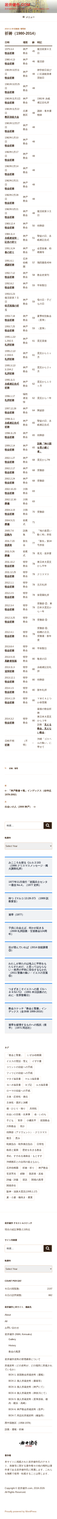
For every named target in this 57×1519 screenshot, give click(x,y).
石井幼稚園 (12, 1167)
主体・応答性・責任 (17, 1096)
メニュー (30, 17)
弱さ (22, 1126)
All (6, 1321)
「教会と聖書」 (14, 1055)
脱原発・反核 (36, 1173)
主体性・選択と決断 (17, 1102)
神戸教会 (43, 1167)
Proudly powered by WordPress (20, 1511)
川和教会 (11, 1126)
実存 (20, 1120)
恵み (17, 1138)
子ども (10, 1120)
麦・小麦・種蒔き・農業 (19, 1197)
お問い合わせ (12, 1327)
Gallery (12, 1339)
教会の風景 (14, 1351)
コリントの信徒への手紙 (19, 1067)
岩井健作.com (17, 5)
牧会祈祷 (9, 77)
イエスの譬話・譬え (17, 1061)
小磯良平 (31, 1120)
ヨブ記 (28, 1084)
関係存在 (11, 1185)
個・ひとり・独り (15, 1108)
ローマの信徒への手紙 (18, 1090)
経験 (22, 1173)
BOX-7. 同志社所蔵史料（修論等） (27, 1415)
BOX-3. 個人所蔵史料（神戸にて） (27, 1386)
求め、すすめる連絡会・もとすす (24, 1156)
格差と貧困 (12, 1150)
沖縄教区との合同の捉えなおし (23, 1161)
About (8, 1314)
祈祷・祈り (28, 1167)
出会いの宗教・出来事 (18, 1114)
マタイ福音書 (13, 1078)
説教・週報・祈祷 (14, 1429)
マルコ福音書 (32, 1078)
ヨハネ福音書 (13, 1084)
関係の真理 (37, 1179)
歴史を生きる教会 (31, 1150)
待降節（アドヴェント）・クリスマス (26, 1132)
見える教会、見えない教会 (44, 728)
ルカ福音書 (42, 1084)
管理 (16, 768)
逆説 (24, 1179)
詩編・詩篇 (12, 1179)
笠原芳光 (11, 1173)
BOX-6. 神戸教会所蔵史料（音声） (27, 1409)
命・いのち (40, 1114)
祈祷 (11, 768)
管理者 (23, 29)
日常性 (40, 1144)
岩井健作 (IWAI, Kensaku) (18, 1334)
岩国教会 (45, 1120)
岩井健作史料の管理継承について (22, 1359)
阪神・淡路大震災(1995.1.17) (21, 1191)
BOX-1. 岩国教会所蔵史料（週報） (27, 1374)
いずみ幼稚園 (34, 1055)
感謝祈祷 (9, 264)
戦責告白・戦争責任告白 (19, 1144)
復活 (8, 1138)
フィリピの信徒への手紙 (19, 1073)
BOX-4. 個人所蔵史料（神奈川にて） (28, 1393)
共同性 (33, 1108)
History (12, 1345)
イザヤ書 (36, 1061)
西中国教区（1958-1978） (18, 1422)
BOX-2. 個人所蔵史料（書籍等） (26, 1380)
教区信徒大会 (12, 117)
